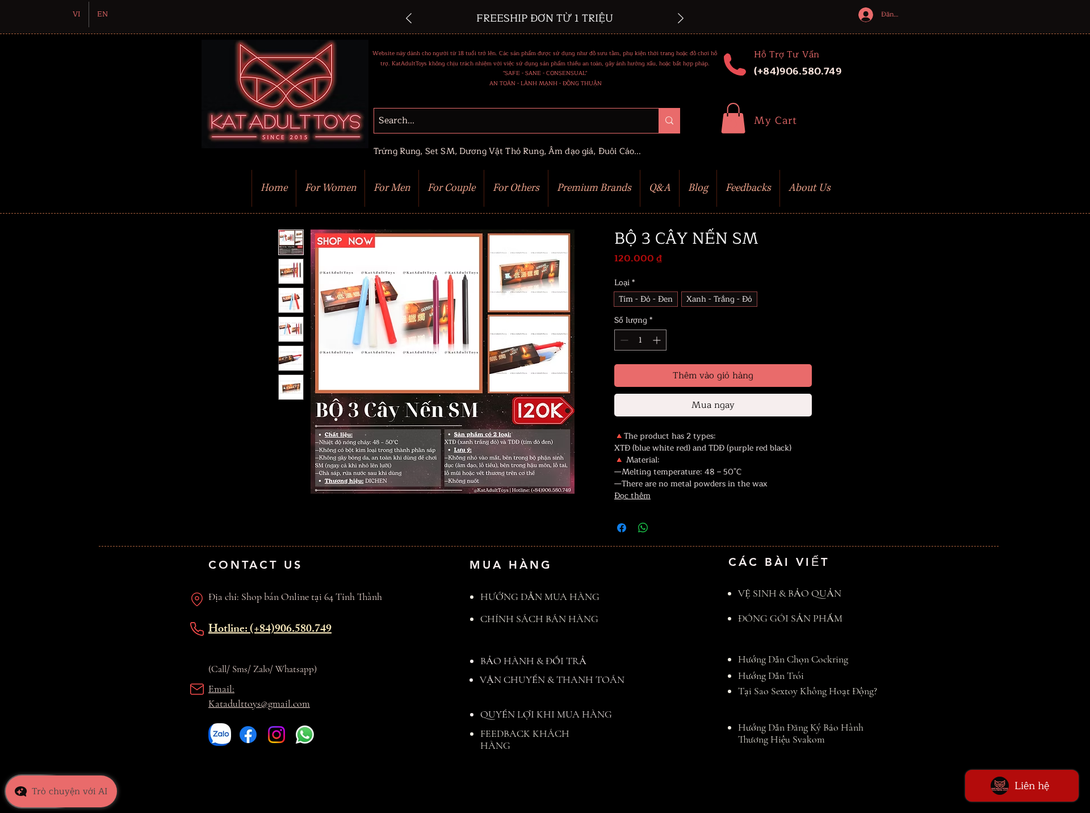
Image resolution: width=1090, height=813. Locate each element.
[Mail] (197, 689)
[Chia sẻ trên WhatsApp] (643, 528)
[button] (733, 118)
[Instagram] (276, 734)
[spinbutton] (640, 340)
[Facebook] (248, 734)
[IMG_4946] (219, 734)
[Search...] (669, 121)
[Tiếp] (681, 19)
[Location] (197, 599)
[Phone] (197, 629)
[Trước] (409, 19)
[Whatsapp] (305, 734)
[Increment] (658, 340)
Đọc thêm (632, 496)
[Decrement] (623, 340)
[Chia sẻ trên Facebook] (621, 528)
